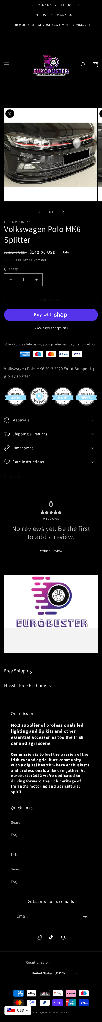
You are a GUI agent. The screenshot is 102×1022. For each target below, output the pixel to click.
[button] (7, 65)
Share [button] (15, 476)
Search (17, 822)
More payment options (51, 328)
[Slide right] (63, 212)
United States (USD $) (48, 973)
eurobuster (48, 1012)
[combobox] (17, 1010)
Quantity (11, 269)
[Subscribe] (85, 916)
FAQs (15, 834)
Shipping (10, 260)
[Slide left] (39, 212)
